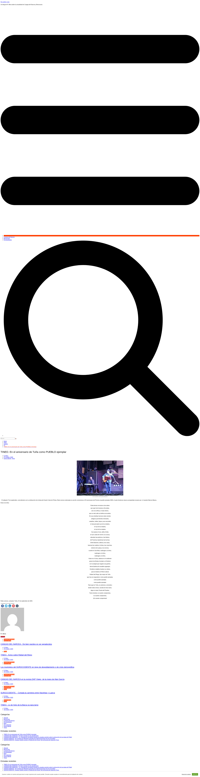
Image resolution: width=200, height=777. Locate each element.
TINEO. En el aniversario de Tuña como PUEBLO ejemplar (20, 734)
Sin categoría (7, 724)
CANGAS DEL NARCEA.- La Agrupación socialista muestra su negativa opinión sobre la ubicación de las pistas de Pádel (38, 737)
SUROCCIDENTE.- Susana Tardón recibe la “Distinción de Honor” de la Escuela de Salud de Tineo (31, 740)
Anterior (3, 636)
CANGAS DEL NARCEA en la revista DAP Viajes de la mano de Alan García (32, 679)
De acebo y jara (5, 2)
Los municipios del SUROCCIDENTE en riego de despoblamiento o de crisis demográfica (37, 667)
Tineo (13, 458)
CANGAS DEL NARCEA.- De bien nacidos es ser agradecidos (26, 644)
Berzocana (7, 238)
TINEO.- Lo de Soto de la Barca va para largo (19, 705)
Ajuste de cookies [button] (186, 774)
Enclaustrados (8, 240)
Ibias (5, 723)
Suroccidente (7, 458)
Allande (6, 717)
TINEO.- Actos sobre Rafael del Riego (16, 655)
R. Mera (6, 455)
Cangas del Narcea (9, 237)
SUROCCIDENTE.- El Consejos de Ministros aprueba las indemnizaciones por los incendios (29, 738)
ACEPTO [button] (195, 774)
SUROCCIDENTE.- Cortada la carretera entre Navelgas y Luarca (28, 693)
